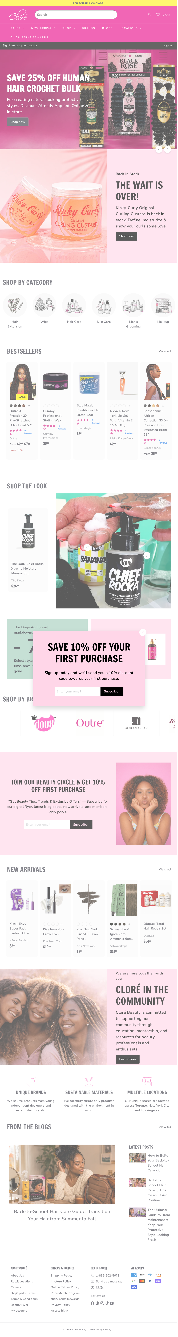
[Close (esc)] (141, 632)
